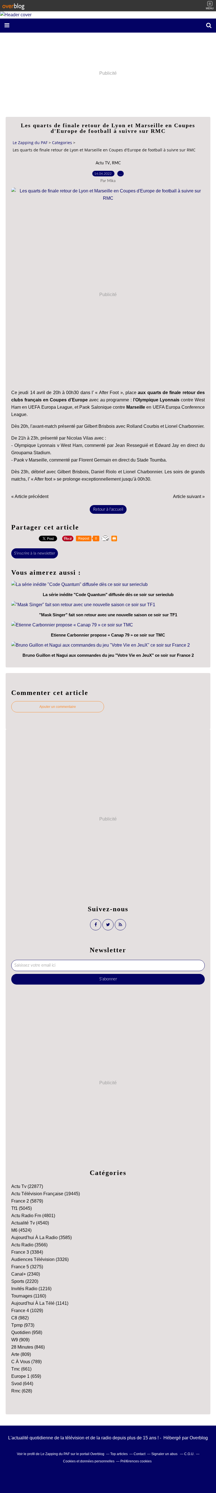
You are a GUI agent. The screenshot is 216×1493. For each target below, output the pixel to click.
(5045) (21, 1208)
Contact (139, 1454)
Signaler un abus (164, 1454)
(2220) (24, 1281)
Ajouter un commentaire (57, 707)
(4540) (30, 1223)
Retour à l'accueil (108, 509)
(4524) (21, 1230)
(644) (22, 1383)
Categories (62, 142)
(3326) (40, 1259)
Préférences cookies (136, 1461)
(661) (21, 1369)
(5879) (27, 1201)
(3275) (27, 1266)
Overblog (199, 1437)
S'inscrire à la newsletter (34, 553)
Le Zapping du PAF (30, 142)
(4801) (33, 1215)
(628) (21, 1391)
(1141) (39, 1303)
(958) (26, 1332)
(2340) (25, 1274)
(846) (28, 1347)
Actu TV (103, 163)
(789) (26, 1361)
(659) (26, 1376)
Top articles (119, 1454)
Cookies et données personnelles (88, 1461)
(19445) (45, 1193)
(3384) (27, 1252)
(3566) (29, 1244)
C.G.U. (189, 1454)
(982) (20, 1317)
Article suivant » (189, 496)
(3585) (41, 1237)
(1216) (31, 1288)
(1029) (27, 1310)
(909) (20, 1339)
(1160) (28, 1296)
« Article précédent (29, 496)
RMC (116, 163)
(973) (22, 1325)
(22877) (27, 1186)
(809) (21, 1354)
